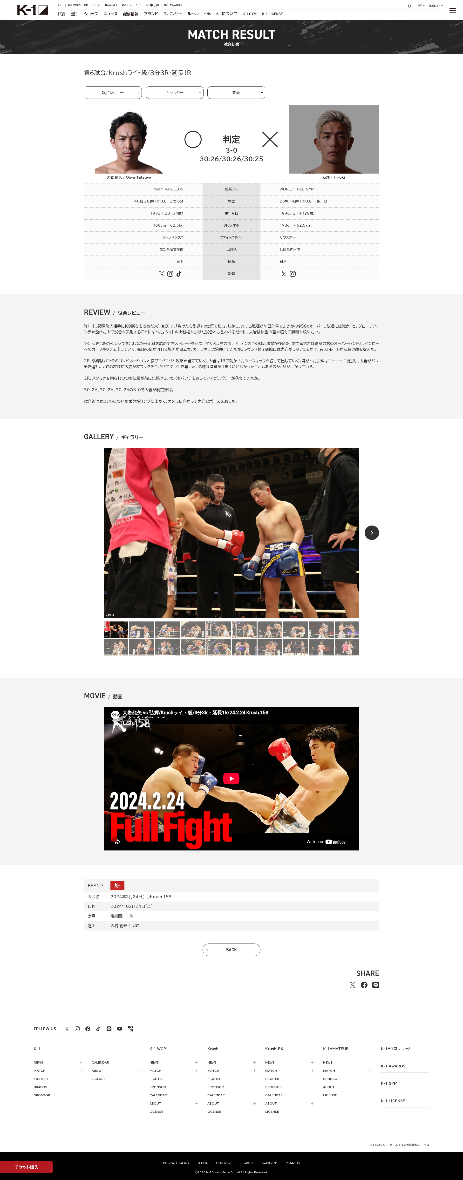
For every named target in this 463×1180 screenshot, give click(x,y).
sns (207, 14)
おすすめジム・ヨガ (380, 1144)
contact (224, 1162)
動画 (236, 92)
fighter (41, 1078)
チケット (27, 1167)
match (40, 1070)
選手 (75, 14)
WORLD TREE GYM (297, 189)
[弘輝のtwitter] (284, 274)
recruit (246, 1162)
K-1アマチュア (131, 5)
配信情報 (130, 14)
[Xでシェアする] (352, 985)
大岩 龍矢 (118, 926)
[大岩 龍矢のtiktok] (179, 274)
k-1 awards (393, 1066)
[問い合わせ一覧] (421, 5)
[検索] (411, 6)
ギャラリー (175, 92)
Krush (97, 5)
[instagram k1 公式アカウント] (77, 1029)
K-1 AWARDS (173, 5)
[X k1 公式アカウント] (66, 1029)
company (269, 1162)
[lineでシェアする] (375, 985)
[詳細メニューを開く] (453, 10)
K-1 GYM (250, 14)
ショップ (91, 14)
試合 (62, 14)
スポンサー (172, 14)
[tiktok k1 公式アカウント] (98, 1029)
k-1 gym (389, 1083)
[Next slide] (372, 533)
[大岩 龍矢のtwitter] (161, 274)
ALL (60, 5)
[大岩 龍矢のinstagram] (170, 274)
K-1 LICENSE (272, 14)
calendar (100, 1062)
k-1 (395, 1049)
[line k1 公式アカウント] (109, 1029)
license (98, 1078)
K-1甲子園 (152, 5)
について (226, 14)
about (97, 1070)
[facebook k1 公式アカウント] (87, 1029)
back (231, 950)
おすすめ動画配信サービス (412, 1144)
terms (202, 1162)
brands (40, 1087)
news (38, 1062)
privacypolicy (176, 1162)
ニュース (111, 14)
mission (293, 1162)
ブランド (151, 14)
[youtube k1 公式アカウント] (119, 1029)
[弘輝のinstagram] (292, 274)
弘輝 (135, 926)
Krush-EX (111, 5)
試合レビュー (113, 92)
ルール (193, 14)
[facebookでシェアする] (364, 985)
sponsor (42, 1095)
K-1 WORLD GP (78, 5)
